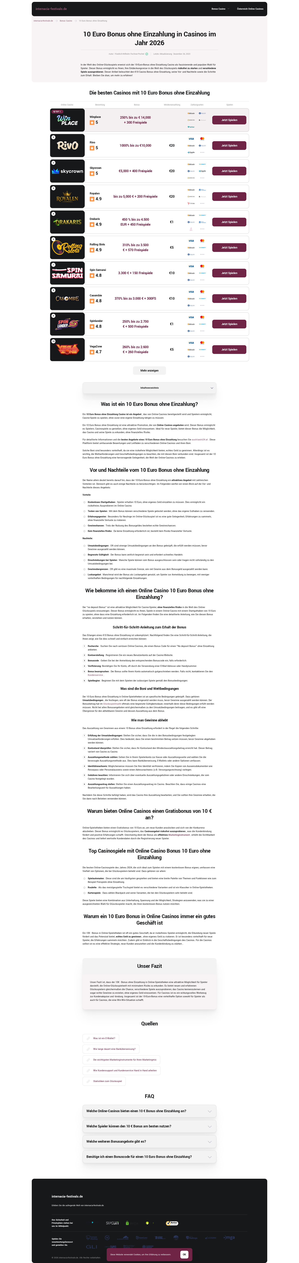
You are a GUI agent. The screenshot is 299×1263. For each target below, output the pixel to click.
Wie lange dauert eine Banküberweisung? (114, 1049)
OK (184, 1254)
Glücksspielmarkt (112, 704)
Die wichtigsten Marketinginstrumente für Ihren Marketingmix (124, 1059)
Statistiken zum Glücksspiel (107, 1081)
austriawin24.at (200, 439)
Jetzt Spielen (229, 120)
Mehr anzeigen (149, 371)
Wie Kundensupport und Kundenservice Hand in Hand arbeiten (125, 1070)
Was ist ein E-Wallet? (104, 1038)
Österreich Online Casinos (250, 9)
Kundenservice (95, 675)
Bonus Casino (218, 9)
